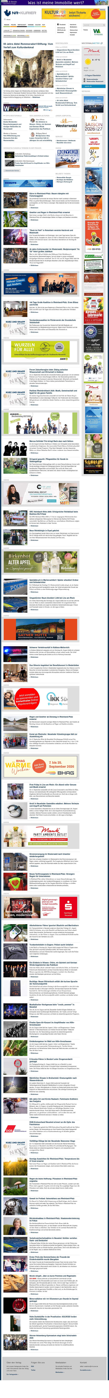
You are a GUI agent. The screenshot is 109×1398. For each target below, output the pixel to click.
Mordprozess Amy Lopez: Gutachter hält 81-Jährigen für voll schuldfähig (40, 138)
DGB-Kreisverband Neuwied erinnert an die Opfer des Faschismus (52, 1123)
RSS (32, 1366)
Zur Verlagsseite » (12, 1374)
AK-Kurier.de (61, 28)
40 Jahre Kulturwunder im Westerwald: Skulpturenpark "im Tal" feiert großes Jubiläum (54, 250)
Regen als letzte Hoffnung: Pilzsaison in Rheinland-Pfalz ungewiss (53, 1179)
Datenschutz (74, 30)
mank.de (88, 86)
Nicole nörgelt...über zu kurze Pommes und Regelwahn (52, 1276)
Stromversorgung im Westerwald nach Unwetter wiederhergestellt (49, 855)
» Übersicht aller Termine (11, 170)
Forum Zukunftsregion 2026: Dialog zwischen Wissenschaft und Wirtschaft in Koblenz (48, 370)
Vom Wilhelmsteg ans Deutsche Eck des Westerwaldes (11, 138)
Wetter (44, 30)
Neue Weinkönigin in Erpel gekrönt (44, 530)
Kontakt (72, 35)
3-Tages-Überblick (93, 75)
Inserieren (73, 24)
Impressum (73, 32)
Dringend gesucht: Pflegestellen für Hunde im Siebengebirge (48, 460)
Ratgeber (29, 30)
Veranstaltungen (19, 30)
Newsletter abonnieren (64, 143)
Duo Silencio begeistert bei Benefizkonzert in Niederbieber (54, 665)
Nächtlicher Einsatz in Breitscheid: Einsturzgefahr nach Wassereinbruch (66, 90)
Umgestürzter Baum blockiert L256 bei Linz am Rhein (52, 598)
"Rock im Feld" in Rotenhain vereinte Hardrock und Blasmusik (51, 231)
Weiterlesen (36, 97)
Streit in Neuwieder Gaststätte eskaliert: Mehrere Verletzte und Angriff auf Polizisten (54, 804)
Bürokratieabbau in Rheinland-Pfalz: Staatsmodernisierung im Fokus (54, 1219)
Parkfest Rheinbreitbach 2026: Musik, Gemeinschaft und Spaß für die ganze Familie (53, 391)
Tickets (85, 30)
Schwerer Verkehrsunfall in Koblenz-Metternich (49, 647)
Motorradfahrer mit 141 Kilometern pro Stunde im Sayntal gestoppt (53, 1299)
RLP (43, 25)
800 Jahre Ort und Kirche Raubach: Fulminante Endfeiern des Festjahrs (53, 1100)
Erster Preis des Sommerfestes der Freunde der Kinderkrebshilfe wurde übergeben (49, 1258)
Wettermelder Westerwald (95, 81)
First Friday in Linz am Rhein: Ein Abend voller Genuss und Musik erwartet (52, 785)
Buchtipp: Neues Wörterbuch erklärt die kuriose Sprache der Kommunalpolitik (53, 982)
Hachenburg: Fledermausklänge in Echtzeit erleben (32, 156)
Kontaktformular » (86, 1370)
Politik (13, 25)
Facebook (63, 24)
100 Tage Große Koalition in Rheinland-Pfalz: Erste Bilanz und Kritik (53, 303)
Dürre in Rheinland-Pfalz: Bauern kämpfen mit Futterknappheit (49, 194)
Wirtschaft (21, 25)
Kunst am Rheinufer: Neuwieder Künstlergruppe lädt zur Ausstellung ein (53, 735)
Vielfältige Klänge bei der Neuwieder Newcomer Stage (52, 1141)
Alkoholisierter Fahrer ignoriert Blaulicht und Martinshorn (54, 925)
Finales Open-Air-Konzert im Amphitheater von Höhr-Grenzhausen (51, 1023)
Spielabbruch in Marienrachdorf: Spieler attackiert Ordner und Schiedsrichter (53, 581)
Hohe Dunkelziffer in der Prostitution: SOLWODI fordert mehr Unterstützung (53, 1317)
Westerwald (10, 35)
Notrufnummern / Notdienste (66, 140)
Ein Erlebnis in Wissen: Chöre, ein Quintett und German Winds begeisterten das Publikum (53, 963)
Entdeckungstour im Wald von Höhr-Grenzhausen (50, 1041)
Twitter (33, 1370)
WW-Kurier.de (61, 30)
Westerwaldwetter (92, 79)
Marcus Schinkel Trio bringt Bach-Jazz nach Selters (51, 441)
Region (6, 25)
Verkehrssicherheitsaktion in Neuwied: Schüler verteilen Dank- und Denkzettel (53, 1239)
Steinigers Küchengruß (64, 182)
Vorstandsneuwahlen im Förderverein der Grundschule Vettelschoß (52, 321)
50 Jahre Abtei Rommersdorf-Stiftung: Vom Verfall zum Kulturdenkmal (28, 45)
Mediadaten (73, 27)
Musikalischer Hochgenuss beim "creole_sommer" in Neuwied (51, 1005)
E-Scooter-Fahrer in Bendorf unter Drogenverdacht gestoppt (50, 1060)
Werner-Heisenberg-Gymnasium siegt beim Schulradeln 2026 (53, 1336)
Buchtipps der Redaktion (65, 180)
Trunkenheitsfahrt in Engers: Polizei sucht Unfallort (51, 944)
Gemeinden (37, 30)
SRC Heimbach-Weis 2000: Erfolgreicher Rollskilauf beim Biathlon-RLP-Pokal (53, 512)
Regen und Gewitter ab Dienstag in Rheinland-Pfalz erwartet (51, 717)
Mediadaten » (60, 1372)
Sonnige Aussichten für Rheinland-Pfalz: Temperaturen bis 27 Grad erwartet (54, 1159)
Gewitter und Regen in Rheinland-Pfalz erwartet (49, 212)
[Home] (5, 19)
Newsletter (60, 32)
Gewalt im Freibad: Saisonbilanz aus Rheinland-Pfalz (51, 1198)
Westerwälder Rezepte (64, 177)
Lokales (7, 30)
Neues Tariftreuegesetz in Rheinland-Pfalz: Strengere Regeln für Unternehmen (52, 875)
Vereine (31, 25)
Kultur (38, 25)
